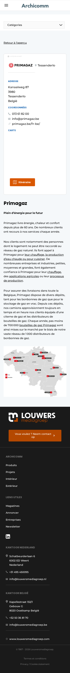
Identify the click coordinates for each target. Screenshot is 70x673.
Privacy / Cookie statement (35, 664)
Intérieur (11, 479)
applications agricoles (24, 276)
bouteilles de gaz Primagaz (37, 325)
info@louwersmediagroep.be (28, 624)
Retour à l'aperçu (15, 42)
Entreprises (13, 519)
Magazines (12, 505)
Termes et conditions (35, 658)
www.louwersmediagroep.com (29, 639)
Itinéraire (24, 182)
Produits (11, 465)
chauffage (54, 272)
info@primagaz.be (25, 119)
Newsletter (13, 526)
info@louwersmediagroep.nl (27, 579)
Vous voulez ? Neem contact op (33, 435)
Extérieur (12, 486)
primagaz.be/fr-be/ (26, 124)
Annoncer (12, 512)
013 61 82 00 (20, 113)
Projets (10, 472)
